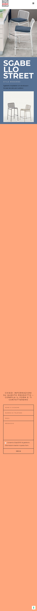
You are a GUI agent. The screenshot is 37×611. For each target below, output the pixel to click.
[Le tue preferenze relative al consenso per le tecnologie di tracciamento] (33, 607)
